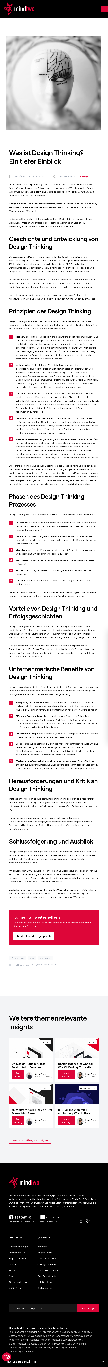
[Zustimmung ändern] (6, 1357)
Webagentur (33, 1331)
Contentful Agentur (38, 1343)
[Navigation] (104, 9)
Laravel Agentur (18, 1347)
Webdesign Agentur (42, 1335)
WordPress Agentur (39, 1347)
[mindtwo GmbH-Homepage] (17, 9)
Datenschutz (20, 1308)
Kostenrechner (44, 1288)
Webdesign (83, 176)
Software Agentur (19, 1335)
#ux (32, 958)
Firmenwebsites (17, 1252)
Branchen (42, 1246)
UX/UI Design (15, 1288)
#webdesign (17, 958)
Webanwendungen (18, 1246)
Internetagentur (51, 1331)
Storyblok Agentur (71, 1339)
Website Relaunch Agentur (45, 1339)
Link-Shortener (44, 1282)
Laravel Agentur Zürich (22, 1351)
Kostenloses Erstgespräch (34, 936)
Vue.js (12, 1270)
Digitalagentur (17, 1331)
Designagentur (82, 825)
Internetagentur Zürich (64, 1347)
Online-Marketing (18, 1282)
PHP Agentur (58, 1343)
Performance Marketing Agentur (73, 1335)
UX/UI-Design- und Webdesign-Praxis (75, 473)
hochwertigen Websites (67, 188)
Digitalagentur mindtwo (25, 295)
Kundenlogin (88, 1308)
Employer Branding (18, 1258)
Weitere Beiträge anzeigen (30, 1140)
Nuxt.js (12, 1276)
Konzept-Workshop (74, 897)
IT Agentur (85, 1331)
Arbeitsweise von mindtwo (71, 596)
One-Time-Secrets (46, 1276)
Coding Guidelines (46, 1264)
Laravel (12, 1264)
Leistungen (15, 1237)
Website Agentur (19, 1339)
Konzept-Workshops (77, 476)
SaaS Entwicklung (76, 1343)
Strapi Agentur (17, 1343)
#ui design (45, 958)
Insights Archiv (44, 1252)
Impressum (36, 1308)
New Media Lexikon (47, 1258)
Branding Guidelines (47, 1270)
